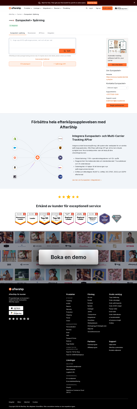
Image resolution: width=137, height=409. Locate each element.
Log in (91, 8)
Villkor (19, 402)
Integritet (11, 402)
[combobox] (117, 87)
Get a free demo (117, 64)
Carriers (19, 14)
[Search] (87, 8)
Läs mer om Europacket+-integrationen (87, 180)
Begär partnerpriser (117, 105)
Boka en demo (68, 257)
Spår (69, 51)
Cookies (35, 402)
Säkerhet (27, 402)
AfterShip (12, 14)
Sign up (98, 8)
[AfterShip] (15, 8)
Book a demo (107, 8)
